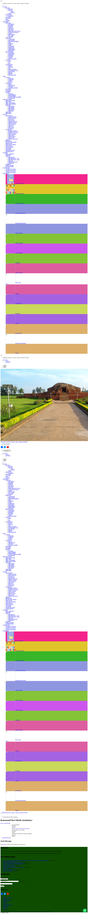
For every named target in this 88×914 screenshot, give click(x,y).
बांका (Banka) (11, 128)
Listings (7, 361)
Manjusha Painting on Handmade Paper (11, 861)
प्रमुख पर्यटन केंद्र (9, 115)
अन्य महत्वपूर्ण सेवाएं (9, 64)
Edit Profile (8, 362)
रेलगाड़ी (9, 61)
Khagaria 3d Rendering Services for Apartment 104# (14, 867)
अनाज (12, 11)
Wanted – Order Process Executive (10, 869)
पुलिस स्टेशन (10, 30)
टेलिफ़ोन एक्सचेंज (11, 34)
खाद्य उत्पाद (8, 7)
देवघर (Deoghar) (11, 120)
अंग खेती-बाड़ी (10, 79)
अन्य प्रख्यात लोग (11, 98)
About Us (5, 899)
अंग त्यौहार (10, 80)
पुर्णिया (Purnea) (11, 127)
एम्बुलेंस (9, 42)
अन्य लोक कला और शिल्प (13, 87)
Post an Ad (5, 359)
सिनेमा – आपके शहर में (10, 153)
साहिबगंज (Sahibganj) (12, 122)
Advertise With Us (7, 900)
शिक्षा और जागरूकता (9, 52)
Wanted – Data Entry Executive (9, 866)
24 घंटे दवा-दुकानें (11, 39)
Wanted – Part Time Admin (8, 865)
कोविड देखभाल (11, 50)
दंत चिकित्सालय (11, 46)
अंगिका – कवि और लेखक (10, 102)
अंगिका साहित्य (8, 101)
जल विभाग (10, 33)
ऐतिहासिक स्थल (9, 141)
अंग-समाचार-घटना (6, 167)
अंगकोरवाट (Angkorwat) (13, 138)
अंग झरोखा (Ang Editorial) (11, 170)
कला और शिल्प (8, 83)
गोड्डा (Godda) (11, 137)
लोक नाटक (10, 82)
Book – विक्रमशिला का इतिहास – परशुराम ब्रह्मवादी (12, 863)
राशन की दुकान (11, 28)
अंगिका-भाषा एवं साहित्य (7, 99)
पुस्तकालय (10, 57)
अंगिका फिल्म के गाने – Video (13, 158)
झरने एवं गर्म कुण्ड (9, 145)
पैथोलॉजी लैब (10, 43)
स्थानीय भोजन (11, 78)
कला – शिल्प (8, 18)
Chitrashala (5, 868)
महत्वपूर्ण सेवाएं (5, 21)
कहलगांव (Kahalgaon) (12, 133)
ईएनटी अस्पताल (11, 47)
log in (4, 844)
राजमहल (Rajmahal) (12, 123)
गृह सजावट (8, 20)
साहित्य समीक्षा (8, 112)
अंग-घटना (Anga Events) (10, 171)
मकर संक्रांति (10, 16)
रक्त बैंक (9, 45)
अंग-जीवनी (8, 92)
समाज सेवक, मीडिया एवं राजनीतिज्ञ (14, 97)
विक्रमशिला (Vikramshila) (13, 131)
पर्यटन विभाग (10, 36)
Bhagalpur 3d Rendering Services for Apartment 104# (14, 862)
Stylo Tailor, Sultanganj (8, 870)
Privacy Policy (6, 906)
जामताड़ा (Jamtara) (11, 136)
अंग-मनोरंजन (5, 152)
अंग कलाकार (10, 93)
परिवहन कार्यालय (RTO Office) (14, 31)
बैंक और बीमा (10, 67)
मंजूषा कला (10, 84)
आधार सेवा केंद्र (11, 24)
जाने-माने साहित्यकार (12, 94)
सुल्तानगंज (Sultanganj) (12, 121)
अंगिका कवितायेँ (11, 107)
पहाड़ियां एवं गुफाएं (9, 143)
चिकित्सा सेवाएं (8, 38)
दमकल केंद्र (10, 27)
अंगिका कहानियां (11, 106)
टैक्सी (9, 63)
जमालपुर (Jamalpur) (12, 134)
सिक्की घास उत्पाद (11, 85)
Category (3, 880)
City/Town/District (5, 877)
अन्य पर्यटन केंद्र (9, 129)
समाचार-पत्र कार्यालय (12, 58)
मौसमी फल (13, 12)
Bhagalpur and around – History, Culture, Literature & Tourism (15, 812)
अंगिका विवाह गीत (11, 157)
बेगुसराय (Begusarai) (12, 118)
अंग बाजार (5, 6)
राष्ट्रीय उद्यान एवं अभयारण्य (11, 144)
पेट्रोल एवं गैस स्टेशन (12, 75)
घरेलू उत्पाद (10, 9)
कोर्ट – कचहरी (11, 35)
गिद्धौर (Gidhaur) (11, 135)
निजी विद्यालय (10, 55)
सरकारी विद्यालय (11, 53)
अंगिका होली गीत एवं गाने (12, 162)
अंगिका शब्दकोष (8, 113)
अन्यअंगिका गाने (11, 163)
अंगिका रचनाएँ (8, 105)
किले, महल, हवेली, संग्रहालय (11, 142)
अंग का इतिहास (8, 89)
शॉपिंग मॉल (10, 74)
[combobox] (22, 881)
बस (8, 62)
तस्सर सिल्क (10, 86)
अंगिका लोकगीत (11, 109)
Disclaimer (5, 907)
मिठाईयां (9, 13)
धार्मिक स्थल (8, 140)
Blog (4, 896)
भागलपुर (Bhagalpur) (12, 116)
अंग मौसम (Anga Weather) (11, 172)
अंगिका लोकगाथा (11, 108)
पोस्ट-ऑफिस (10, 25)
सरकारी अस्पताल (11, 40)
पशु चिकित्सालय (11, 48)
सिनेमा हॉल (10, 72)
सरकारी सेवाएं (8, 23)
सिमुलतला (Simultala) (12, 130)
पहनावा (7, 19)
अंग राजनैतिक (8, 91)
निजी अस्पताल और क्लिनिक (13, 41)
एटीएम (9, 68)
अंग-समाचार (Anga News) (11, 168)
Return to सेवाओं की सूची (5, 823)
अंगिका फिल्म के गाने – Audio (13, 159)
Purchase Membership (7, 904)
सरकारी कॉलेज (11, 54)
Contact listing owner (6, 837)
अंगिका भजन (10, 160)
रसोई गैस (10, 65)
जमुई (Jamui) (10, 126)
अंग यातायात (8, 60)
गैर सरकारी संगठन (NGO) (13, 70)
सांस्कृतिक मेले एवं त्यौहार (10, 150)
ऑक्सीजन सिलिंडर (11, 49)
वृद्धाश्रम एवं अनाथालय (12, 69)
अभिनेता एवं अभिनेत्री (10, 165)
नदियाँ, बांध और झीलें (9, 146)
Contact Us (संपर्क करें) (7, 897)
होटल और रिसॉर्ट (11, 71)
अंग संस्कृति (8, 77)
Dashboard (5, 903)
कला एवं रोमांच (8, 149)
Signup (5, 365)
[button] (85, 910)
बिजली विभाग (10, 26)
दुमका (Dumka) (11, 124)
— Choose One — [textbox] (22, 881)
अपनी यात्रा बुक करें (9, 151)
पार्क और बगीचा (8, 148)
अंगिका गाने (8, 156)
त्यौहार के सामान (9, 14)
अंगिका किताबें (8, 17)
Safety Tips (5, 909)
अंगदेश (4, 76)
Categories (5, 901)
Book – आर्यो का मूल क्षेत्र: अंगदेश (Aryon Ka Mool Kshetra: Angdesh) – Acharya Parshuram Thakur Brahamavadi (26, 860)
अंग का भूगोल (8, 90)
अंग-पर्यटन (5, 114)
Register (4, 902)
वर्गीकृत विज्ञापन (6, 173)
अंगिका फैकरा (10, 111)
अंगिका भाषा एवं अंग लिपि (10, 100)
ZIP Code (2, 882)
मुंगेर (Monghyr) (11, 119)
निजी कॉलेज (10, 56)
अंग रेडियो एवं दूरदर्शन (10, 166)
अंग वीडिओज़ (8, 164)
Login (5, 367)
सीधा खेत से (10, 10)
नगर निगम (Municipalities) (13, 32)
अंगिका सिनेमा (8, 155)
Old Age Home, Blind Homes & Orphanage (21, 828)
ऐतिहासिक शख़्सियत (12, 96)
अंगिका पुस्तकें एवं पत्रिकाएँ (11, 104)
